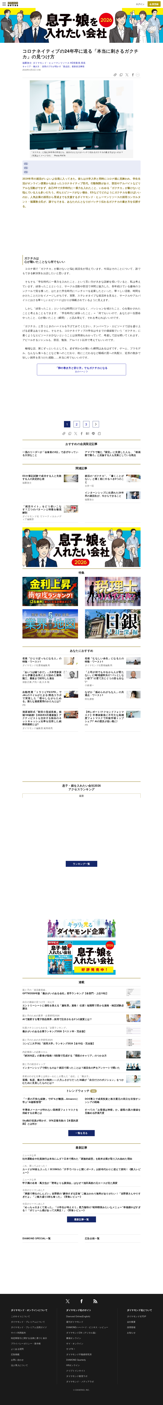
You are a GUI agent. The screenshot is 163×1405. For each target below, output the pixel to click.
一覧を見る (81, 1133)
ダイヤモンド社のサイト (78, 1310)
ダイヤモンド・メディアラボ (80, 1381)
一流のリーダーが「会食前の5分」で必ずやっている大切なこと (50, 453)
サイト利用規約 (18, 1332)
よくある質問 (17, 1348)
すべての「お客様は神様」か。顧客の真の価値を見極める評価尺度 (113, 1111)
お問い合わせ (17, 1359)
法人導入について (19, 1365)
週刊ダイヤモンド (74, 1321)
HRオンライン (73, 1365)
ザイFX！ (70, 1348)
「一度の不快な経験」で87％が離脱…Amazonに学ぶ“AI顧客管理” (50, 1100)
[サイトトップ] (13, 4)
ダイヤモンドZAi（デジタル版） (81, 1332)
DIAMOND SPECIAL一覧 (36, 1238)
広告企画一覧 (92, 1238)
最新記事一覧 (81, 1219)
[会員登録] (154, 4)
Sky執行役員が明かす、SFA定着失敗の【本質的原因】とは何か (50, 1122)
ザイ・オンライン (74, 1343)
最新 (81, 795)
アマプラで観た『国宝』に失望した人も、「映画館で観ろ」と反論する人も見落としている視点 (113, 453)
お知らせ (131, 1332)
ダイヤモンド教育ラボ (76, 1376)
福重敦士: (55, 62)
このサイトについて (20, 1316)
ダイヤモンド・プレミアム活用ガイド (29, 1327)
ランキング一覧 (81, 864)
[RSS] (95, 1301)
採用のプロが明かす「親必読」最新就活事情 (63, 66)
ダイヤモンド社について (139, 1310)
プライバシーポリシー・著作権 (26, 1343)
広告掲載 (15, 1354)
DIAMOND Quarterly (76, 1359)
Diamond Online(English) (78, 1316)
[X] (67, 1301)
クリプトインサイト (75, 1370)
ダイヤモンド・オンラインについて (29, 1310)
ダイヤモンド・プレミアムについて (28, 1321)
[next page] (96, 424)
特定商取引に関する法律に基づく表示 (29, 1338)
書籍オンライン (73, 1338)
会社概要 (131, 1321)
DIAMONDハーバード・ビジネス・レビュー (87, 1327)
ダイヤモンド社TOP (136, 1316)
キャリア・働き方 (30, 66)
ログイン (140, 4)
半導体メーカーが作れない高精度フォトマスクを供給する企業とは (50, 1111)
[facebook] (81, 1301)
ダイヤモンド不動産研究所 (79, 1354)
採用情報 (131, 1327)
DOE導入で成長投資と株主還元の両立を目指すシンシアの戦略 (113, 1100)
